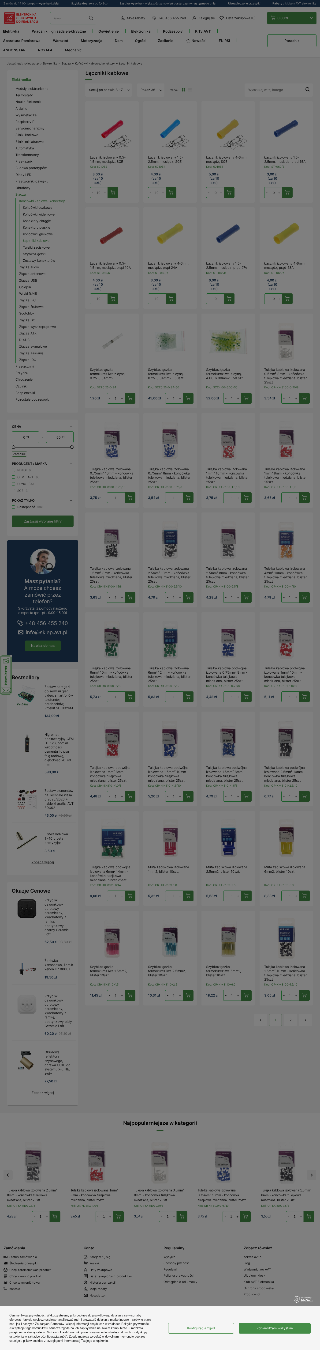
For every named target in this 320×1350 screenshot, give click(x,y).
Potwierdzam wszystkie (275, 1328)
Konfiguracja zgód (201, 1328)
